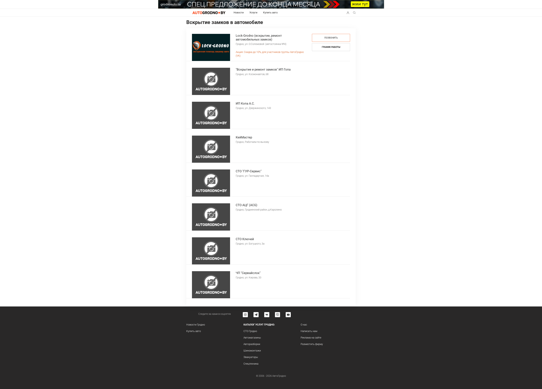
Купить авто (270, 12)
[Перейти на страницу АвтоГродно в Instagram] (245, 314)
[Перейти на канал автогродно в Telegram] (256, 314)
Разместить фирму (312, 344)
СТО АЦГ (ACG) (246, 205)
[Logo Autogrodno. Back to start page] (208, 12)
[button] (348, 12)
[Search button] (348, 12)
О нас (304, 324)
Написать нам (309, 331)
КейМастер (244, 137)
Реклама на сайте (311, 337)
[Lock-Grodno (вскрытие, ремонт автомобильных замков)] (211, 47)
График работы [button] (331, 47)
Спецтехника (250, 363)
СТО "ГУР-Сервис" (249, 171)
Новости (239, 12)
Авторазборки (251, 344)
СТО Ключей (245, 239)
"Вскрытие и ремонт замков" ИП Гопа (263, 69)
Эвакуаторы (250, 357)
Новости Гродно (195, 324)
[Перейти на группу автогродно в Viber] (277, 314)
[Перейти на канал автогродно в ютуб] (288, 314)
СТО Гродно (250, 331)
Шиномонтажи (252, 350)
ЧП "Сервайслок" (248, 273)
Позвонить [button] (331, 37)
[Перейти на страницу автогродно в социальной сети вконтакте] (266, 314)
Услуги (253, 12)
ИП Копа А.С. (245, 103)
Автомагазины (252, 337)
